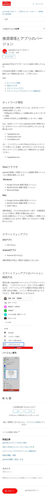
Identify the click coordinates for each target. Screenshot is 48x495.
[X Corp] (7, 398)
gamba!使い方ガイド (9, 11)
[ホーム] (6, 5)
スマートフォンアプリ (15, 88)
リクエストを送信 (33, 422)
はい (18, 411)
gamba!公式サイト (32, 490)
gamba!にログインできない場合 (14, 443)
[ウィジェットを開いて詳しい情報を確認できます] (9, 491)
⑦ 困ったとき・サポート (27, 11)
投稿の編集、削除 (9, 455)
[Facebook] (3, 398)
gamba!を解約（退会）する (12, 459)
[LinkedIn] (10, 398)
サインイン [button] (39, 4)
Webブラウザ (12, 86)
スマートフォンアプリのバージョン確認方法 (23, 91)
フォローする (9, 56)
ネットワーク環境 (13, 83)
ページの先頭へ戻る (10, 432)
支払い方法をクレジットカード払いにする (18, 447)
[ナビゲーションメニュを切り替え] (33, 4)
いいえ (30, 411)
